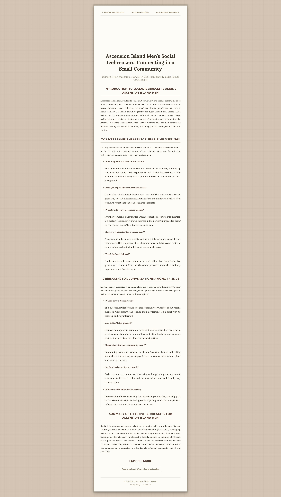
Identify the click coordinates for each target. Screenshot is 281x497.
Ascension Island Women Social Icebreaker (140, 469)
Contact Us (147, 485)
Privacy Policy (135, 485)
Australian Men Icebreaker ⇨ (167, 12)
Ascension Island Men (140, 12)
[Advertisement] (140, 34)
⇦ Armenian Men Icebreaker (113, 12)
